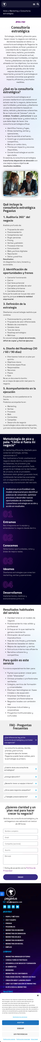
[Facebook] (4, 906)
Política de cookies (9, 1039)
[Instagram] (9, 906)
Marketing (14, 11)
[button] (38, 995)
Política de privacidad (23, 1039)
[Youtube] (17, 906)
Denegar (20, 1028)
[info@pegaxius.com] (4, 902)
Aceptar (20, 1023)
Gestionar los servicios (20, 1017)
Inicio (5, 11)
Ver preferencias (20, 1034)
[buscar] (38, 4)
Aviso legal (34, 1039)
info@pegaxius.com (14, 902)
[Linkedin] (13, 906)
